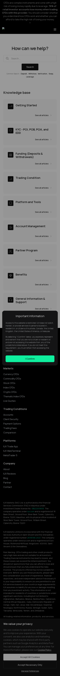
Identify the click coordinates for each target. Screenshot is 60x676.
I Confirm (30, 358)
